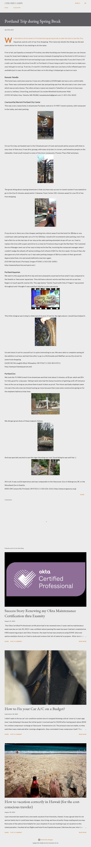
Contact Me (16, 7)
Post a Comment (16, 641)
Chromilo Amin (14, 3)
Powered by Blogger (46, 840)
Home (6, 7)
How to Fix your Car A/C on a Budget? (35, 708)
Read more (82, 641)
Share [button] (82, 494)
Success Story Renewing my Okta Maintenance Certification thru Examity (40, 613)
